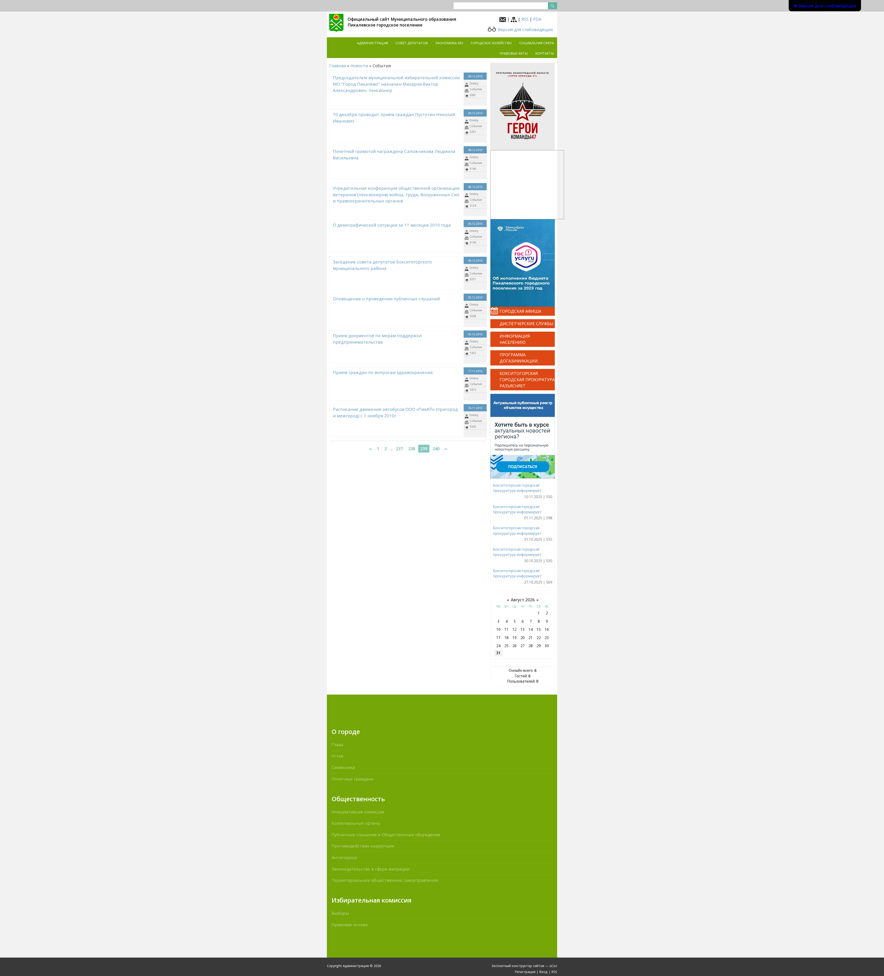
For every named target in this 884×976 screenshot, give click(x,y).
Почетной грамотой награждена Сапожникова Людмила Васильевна (394, 154)
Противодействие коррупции (363, 846)
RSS (525, 19)
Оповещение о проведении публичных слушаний (386, 298)
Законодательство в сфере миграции (371, 869)
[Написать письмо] (502, 19)
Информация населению (515, 339)
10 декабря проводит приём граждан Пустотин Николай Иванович (394, 117)
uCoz (553, 966)
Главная (337, 65)
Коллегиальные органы (356, 823)
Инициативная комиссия (358, 812)
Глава (337, 744)
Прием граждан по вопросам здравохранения (383, 372)
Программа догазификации (519, 358)
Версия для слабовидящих (525, 29)
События (476, 89)
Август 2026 (523, 599)
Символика (343, 767)
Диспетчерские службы (526, 323)
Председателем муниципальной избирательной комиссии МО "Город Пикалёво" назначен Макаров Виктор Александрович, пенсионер (396, 84)
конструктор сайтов (528, 966)
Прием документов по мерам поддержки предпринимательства (377, 339)
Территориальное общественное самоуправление (385, 880)
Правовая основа (350, 924)
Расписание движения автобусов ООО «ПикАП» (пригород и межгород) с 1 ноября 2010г (395, 412)
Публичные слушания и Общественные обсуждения (386, 834)
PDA (537, 19)
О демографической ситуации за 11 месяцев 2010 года (392, 225)
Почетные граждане (353, 779)
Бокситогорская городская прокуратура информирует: (517, 488)
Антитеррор (344, 857)
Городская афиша (520, 311)
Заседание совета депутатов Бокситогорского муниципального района (382, 265)
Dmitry (474, 83)
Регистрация (525, 972)
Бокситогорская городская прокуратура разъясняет (527, 380)
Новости (359, 65)
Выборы (340, 913)
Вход (543, 972)
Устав (337, 756)
